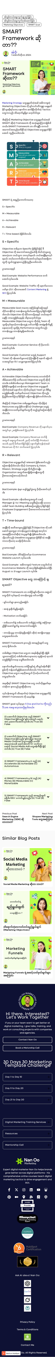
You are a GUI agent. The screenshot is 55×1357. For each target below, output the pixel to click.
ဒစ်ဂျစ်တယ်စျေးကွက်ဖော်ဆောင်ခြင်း (19, 21)
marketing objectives (13, 24)
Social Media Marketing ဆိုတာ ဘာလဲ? (23, 884)
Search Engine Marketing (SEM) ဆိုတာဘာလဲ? (13, 819)
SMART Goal (34, 24)
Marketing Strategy (12, 102)
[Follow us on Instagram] (24, 1190)
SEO (4, 293)
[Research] (38, 1197)
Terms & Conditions (27, 1329)
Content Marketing (36, 289)
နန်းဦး (14, 52)
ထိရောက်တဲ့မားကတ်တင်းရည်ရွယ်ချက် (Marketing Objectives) (22, 928)
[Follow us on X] (16, 1190)
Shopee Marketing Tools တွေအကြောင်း (42, 818)
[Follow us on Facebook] (9, 1190)
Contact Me (27, 1345)
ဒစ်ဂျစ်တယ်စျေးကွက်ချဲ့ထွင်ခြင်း (18, 17)
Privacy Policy (27, 1322)
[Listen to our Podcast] (46, 1197)
